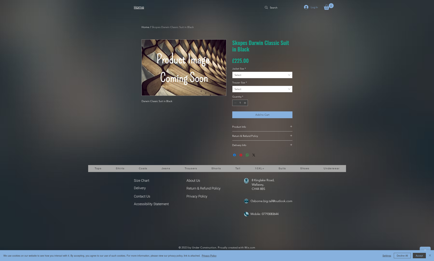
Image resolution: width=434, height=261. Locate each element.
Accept (419, 255)
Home (145, 27)
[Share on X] (254, 155)
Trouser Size (239, 82)
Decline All (402, 255)
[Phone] (246, 214)
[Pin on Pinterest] (241, 155)
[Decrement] (235, 103)
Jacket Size (239, 68)
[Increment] (245, 103)
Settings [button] (386, 255)
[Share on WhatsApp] (247, 155)
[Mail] (246, 201)
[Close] (430, 255)
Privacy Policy (196, 196)
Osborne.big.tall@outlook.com (271, 201)
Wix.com (249, 247)
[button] (329, 6)
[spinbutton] (240, 103)
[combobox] (262, 75)
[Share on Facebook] (234, 155)
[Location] (246, 180)
